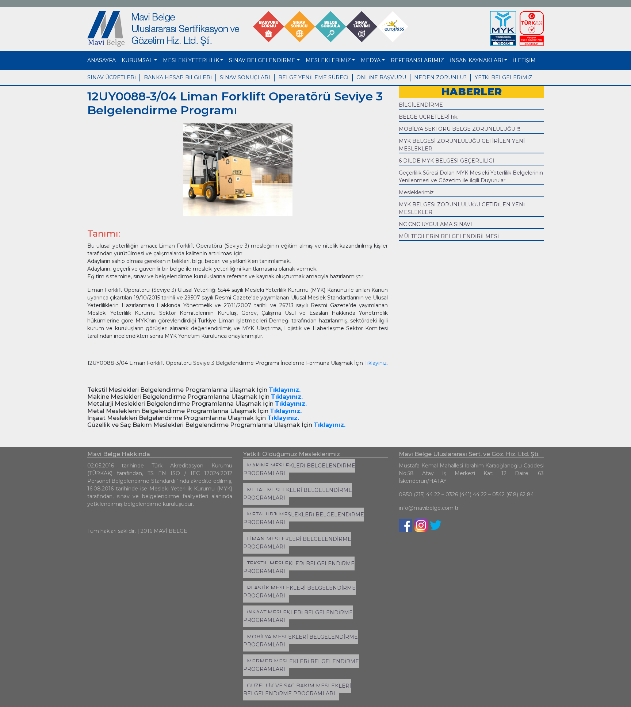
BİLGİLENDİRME (421, 105)
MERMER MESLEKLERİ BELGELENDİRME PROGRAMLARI (301, 665)
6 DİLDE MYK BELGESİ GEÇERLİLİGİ (446, 160)
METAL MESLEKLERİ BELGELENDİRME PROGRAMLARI (297, 494)
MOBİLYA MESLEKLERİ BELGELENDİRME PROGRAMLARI (300, 641)
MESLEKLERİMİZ (328, 60)
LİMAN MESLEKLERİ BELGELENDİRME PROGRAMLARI (297, 543)
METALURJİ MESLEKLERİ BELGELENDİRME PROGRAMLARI (303, 518)
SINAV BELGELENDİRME (262, 60)
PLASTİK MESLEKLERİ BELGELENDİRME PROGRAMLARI (299, 592)
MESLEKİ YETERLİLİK (191, 60)
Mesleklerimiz (416, 192)
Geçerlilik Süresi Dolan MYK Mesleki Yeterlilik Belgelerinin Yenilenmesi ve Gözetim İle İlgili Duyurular (471, 176)
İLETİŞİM (524, 60)
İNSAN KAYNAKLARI (476, 60)
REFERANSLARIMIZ (417, 60)
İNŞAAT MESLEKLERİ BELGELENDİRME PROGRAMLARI (298, 616)
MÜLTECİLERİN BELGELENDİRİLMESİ (449, 236)
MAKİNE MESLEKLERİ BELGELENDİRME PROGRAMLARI (299, 469)
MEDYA (370, 60)
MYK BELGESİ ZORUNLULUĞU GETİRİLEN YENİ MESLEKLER (462, 145)
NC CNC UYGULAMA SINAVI (435, 224)
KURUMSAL (137, 60)
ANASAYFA (101, 60)
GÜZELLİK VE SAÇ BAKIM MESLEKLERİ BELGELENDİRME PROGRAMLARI (297, 690)
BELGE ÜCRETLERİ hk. (428, 117)
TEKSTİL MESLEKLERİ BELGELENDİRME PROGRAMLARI (299, 567)
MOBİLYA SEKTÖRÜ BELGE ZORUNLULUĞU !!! (459, 129)
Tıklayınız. (376, 363)
